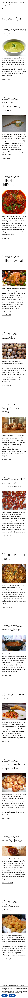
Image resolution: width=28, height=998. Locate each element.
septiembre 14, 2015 (7, 607)
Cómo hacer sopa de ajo (14, 32)
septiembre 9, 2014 (7, 959)
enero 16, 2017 (6, 158)
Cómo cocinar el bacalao (13, 696)
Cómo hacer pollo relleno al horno (12, 261)
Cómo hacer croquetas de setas (11, 408)
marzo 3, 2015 (6, 818)
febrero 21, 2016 (6, 385)
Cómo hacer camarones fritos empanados (14, 764)
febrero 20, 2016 (6, 459)
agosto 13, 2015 (6, 675)
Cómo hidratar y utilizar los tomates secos (13, 482)
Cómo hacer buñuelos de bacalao (10, 905)
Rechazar (12, 995)
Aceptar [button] (4, 995)
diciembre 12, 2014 (7, 883)
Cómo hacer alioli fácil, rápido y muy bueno (11, 104)
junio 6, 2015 (5, 741)
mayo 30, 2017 (6, 79)
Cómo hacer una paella (13, 556)
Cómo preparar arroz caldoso (12, 628)
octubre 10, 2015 (6, 536)
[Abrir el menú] (2, 9)
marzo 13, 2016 (6, 315)
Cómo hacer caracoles (10, 335)
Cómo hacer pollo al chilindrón (10, 181)
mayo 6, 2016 (5, 238)
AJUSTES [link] (20, 992)
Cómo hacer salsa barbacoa (12, 839)
